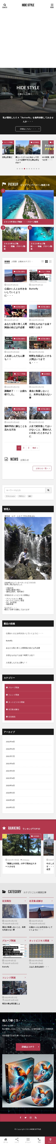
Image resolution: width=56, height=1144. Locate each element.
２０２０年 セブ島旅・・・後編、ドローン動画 (41, 246)
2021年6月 (10, 763)
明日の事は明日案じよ (11, 1003)
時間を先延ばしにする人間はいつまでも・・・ (40, 359)
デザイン (22, 496)
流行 (29, 496)
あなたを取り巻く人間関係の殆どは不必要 (15, 326)
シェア (17, 1142)
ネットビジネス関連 (16, 702)
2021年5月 (10, 771)
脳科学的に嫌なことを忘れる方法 (15, 428)
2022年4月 (10, 741)
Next (34, 448)
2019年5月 (10, 807)
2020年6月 (10, 785)
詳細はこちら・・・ (28, 129)
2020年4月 (10, 800)
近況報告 (36, 142)
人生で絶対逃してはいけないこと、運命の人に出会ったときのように (40, 431)
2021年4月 (10, 778)
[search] (49, 490)
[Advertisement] (28, 37)
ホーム (5, 1142)
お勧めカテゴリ (24, 261)
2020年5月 (10, 793)
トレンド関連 (13, 695)
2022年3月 (10, 749)
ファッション (10, 496)
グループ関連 (45, 271)
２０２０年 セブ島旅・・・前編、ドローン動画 (14, 246)
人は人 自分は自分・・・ (39, 967)
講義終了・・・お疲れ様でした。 (15, 392)
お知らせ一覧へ (42, 468)
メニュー (28, 1142)
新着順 (7, 261)
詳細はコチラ (28, 1046)
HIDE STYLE (28, 5)
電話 (39, 1142)
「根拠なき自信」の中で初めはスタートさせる (20, 865)
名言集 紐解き (20, 271)
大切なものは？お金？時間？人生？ (40, 326)
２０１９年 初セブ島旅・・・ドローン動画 (21, 222)
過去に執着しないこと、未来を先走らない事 (40, 394)
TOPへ (50, 1142)
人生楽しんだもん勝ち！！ (14, 357)
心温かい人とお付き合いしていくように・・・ (15, 292)
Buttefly (33, 288)
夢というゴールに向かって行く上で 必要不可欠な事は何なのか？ (27, 160)
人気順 (14, 261)
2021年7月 (10, 756)
